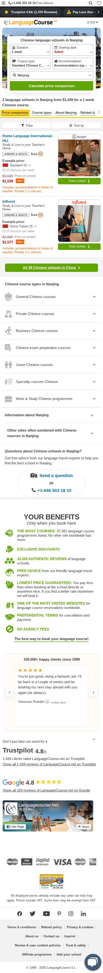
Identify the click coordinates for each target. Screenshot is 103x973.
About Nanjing (66, 112)
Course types (42, 112)
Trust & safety (76, 945)
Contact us (51, 936)
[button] (3, 3)
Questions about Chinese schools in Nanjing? (43, 451)
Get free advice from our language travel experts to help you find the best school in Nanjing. (51, 460)
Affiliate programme (37, 954)
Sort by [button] (79, 125)
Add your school (69, 954)
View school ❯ (79, 181)
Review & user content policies (38, 945)
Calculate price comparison (51, 86)
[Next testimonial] (93, 692)
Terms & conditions (21, 927)
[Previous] (4, 112)
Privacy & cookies (80, 927)
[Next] (99, 112)
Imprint (69, 936)
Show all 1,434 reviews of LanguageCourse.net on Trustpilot (49, 764)
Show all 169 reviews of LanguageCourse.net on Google (46, 790)
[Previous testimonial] (9, 692)
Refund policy (51, 927)
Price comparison (15, 112)
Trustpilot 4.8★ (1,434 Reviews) (34, 12)
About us (32, 936)
